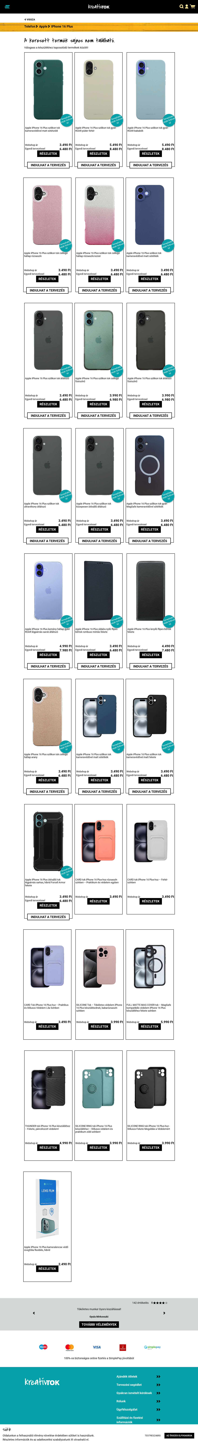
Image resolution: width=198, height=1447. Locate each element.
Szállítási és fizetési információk (130, 1420)
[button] (182, 7)
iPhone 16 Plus (62, 26)
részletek (48, 154)
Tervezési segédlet (129, 1384)
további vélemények (99, 1324)
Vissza (30, 19)
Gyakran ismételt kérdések (134, 1393)
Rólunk (121, 1401)
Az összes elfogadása (179, 1435)
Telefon (29, 26)
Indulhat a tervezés (48, 165)
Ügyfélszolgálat (127, 1409)
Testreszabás (153, 1435)
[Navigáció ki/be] (7, 7)
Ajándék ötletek (127, 1376)
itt (72, 1439)
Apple (43, 26)
